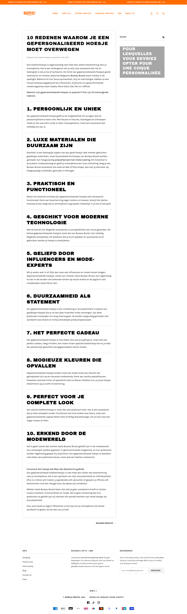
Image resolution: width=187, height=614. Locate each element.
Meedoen (155, 571)
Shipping (26, 557)
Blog (24, 570)
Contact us (27, 575)
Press (25, 579)
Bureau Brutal (73, 597)
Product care (28, 562)
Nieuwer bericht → (106, 523)
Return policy (28, 566)
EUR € (92, 591)
